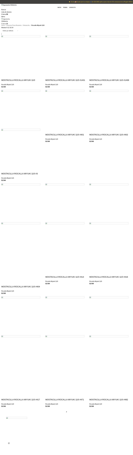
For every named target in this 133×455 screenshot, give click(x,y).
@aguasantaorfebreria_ (110, 421)
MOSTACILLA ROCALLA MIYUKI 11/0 (18, 80)
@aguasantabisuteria (110, 425)
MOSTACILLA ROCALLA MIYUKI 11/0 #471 (64, 399)
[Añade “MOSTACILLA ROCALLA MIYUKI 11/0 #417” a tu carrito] (3, 396)
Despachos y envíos (43, 437)
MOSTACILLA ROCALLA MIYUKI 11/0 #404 (20, 286)
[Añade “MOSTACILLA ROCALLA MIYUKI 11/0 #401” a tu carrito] (47, 131)
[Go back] (3, 14)
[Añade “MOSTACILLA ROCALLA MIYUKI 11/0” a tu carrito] (3, 76)
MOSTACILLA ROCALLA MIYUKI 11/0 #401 (64, 135)
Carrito (38, 429)
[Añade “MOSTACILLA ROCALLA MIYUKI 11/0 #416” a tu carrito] (91, 273)
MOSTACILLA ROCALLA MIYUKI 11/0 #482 (108, 399)
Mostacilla (26, 25)
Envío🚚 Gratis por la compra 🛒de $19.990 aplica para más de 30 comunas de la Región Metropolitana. (99, 2)
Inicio (3, 25)
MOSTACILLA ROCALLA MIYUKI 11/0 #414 (64, 277)
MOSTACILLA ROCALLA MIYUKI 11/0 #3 (19, 174)
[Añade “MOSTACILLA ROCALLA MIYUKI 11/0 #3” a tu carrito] (3, 170)
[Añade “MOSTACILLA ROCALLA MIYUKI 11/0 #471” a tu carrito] (47, 396)
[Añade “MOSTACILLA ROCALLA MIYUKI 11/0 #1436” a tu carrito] (91, 76)
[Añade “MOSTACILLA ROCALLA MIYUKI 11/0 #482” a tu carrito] (91, 396)
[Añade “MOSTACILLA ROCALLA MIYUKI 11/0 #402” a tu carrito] (91, 131)
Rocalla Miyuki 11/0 (7, 84)
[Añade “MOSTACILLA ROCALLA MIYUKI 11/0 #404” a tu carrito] (3, 283)
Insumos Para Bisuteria (14, 25)
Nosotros (39, 433)
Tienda (38, 425)
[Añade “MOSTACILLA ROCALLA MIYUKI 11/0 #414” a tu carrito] (47, 273)
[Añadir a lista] (13, 76)
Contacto (39, 441)
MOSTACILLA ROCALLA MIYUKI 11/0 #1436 (109, 80)
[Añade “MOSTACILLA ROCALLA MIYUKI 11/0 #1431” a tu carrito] (47, 76)
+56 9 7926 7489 (74, 421)
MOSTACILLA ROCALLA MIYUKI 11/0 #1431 (65, 80)
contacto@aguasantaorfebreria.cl (80, 429)
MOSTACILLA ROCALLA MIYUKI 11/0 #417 (20, 399)
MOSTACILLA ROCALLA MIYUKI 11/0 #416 (108, 277)
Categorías (5, 23)
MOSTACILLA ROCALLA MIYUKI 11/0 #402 (108, 135)
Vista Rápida (8, 76)
